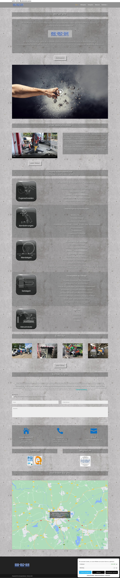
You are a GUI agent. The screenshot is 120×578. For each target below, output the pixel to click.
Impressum (107, 575)
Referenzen (97, 4)
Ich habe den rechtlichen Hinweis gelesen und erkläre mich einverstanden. (30, 396)
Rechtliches (104, 4)
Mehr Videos (34, 163)
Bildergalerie (83, 4)
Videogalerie (90, 4)
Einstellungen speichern (111, 572)
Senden (103, 421)
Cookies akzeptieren (85, 572)
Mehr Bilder (60, 365)
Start (76, 4)
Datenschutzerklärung (100, 575)
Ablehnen (98, 572)
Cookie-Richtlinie (90, 575)
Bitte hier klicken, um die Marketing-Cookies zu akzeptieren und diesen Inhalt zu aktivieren (60, 515)
